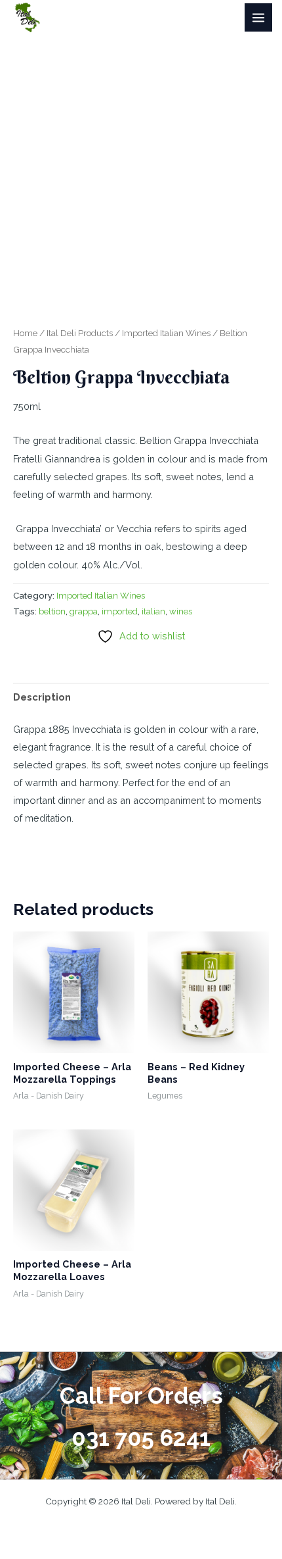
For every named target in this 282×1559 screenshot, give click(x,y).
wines (180, 611)
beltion (52, 611)
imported (120, 611)
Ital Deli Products (80, 333)
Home (25, 333)
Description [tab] (42, 697)
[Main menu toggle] (258, 17)
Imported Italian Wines (166, 333)
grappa (84, 611)
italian (153, 611)
